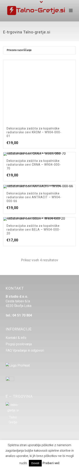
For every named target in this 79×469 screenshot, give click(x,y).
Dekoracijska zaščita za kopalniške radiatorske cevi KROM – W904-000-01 (34, 132)
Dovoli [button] (35, 463)
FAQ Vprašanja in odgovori (25, 350)
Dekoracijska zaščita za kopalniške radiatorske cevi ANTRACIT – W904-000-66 (34, 197)
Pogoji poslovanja (19, 344)
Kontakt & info (16, 338)
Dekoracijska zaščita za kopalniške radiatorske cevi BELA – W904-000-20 (33, 229)
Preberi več (51, 463)
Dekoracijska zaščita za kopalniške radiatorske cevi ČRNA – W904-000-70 (34, 164)
